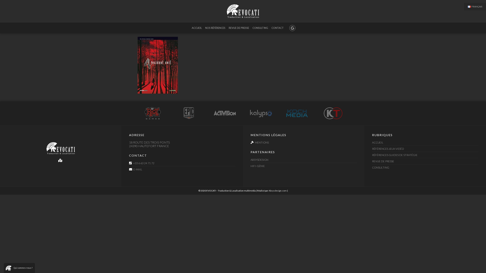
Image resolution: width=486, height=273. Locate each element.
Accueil (197, 27)
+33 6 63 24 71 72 (143, 163)
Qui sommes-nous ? (22, 268)
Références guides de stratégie (394, 155)
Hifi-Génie (258, 166)
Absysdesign (259, 159)
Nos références (215, 27)
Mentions (262, 142)
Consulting (260, 27)
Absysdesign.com (278, 190)
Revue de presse (239, 27)
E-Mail (137, 169)
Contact (277, 27)
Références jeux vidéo (388, 148)
